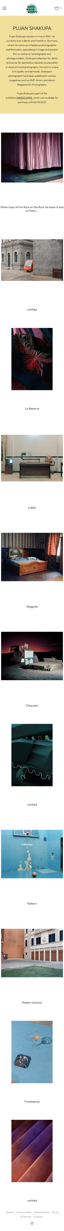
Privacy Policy (24, 1212)
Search (10, 1212)
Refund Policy (41, 1212)
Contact (38, 1216)
